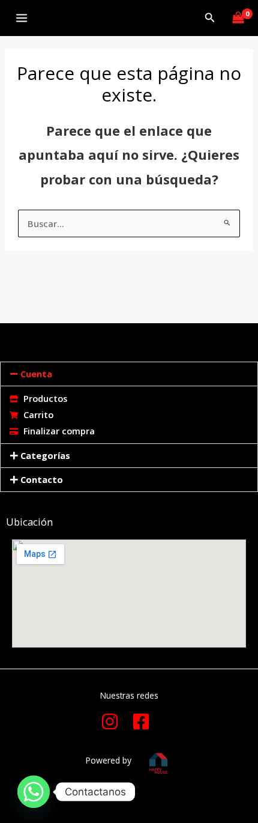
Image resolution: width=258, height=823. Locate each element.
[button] (210, 18)
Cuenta (36, 374)
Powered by (108, 760)
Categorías (45, 455)
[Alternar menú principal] (21, 18)
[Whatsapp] (33, 792)
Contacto (41, 479)
